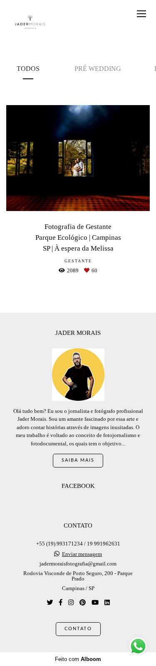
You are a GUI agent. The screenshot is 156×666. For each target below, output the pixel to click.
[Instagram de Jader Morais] (71, 602)
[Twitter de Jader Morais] (50, 602)
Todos (28, 68)
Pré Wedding (97, 68)
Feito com (78, 659)
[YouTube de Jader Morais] (95, 602)
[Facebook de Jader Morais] (60, 602)
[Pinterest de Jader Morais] (82, 602)
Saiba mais (78, 460)
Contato (78, 628)
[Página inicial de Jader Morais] (30, 22)
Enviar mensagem (82, 554)
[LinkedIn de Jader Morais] (107, 602)
